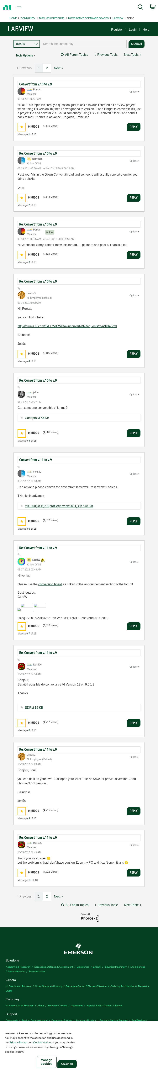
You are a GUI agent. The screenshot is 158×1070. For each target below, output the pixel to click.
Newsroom (77, 1005)
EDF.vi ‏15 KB (34, 707)
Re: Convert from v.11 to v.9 (38, 548)
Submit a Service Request (114, 1020)
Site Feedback (139, 1020)
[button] (22, 127)
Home (13, 18)
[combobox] (83, 44)
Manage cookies (46, 1061)
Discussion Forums (51, 18)
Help (146, 29)
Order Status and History (48, 986)
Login (133, 29)
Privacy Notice (18, 1042)
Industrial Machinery (116, 966)
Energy (97, 966)
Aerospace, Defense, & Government (53, 966)
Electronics (83, 966)
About (40, 1005)
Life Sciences (137, 966)
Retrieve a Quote (75, 986)
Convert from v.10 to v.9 (35, 84)
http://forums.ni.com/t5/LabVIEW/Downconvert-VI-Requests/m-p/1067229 (67, 326)
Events (118, 1005)
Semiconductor (16, 971)
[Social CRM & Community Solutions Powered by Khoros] (89, 917)
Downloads (12, 1020)
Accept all (67, 1063)
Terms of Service (97, 986)
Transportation (37, 971)
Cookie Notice (42, 1042)
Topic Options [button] (24, 55)
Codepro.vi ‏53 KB (37, 418)
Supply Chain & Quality (99, 1005)
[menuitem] (140, 8)
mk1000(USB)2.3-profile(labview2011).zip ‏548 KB (59, 506)
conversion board (50, 584)
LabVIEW (118, 18)
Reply (134, 127)
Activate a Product (86, 1020)
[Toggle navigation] (24, 8)
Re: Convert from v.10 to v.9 (38, 153)
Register (117, 29)
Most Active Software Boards (88, 18)
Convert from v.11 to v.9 (35, 460)
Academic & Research (18, 966)
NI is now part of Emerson (20, 1005)
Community (28, 18)
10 (30, 880)
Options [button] (133, 91)
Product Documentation (35, 1020)
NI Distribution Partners (18, 986)
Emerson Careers (57, 1005)
